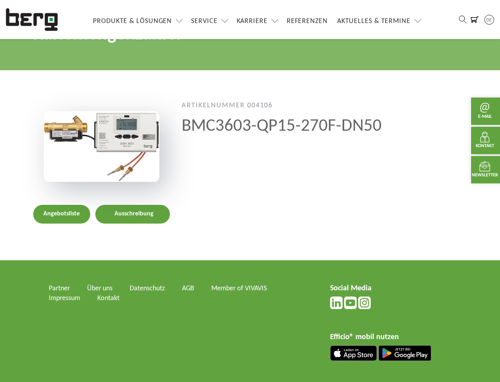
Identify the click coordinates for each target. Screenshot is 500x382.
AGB (188, 288)
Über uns (99, 288)
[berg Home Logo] (32, 19)
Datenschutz (147, 288)
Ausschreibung (134, 214)
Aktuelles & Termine (374, 21)
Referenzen (307, 21)
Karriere (252, 21)
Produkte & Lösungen (132, 21)
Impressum (64, 298)
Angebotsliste (61, 214)
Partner (59, 288)
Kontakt (108, 298)
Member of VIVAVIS (239, 288)
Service (204, 21)
